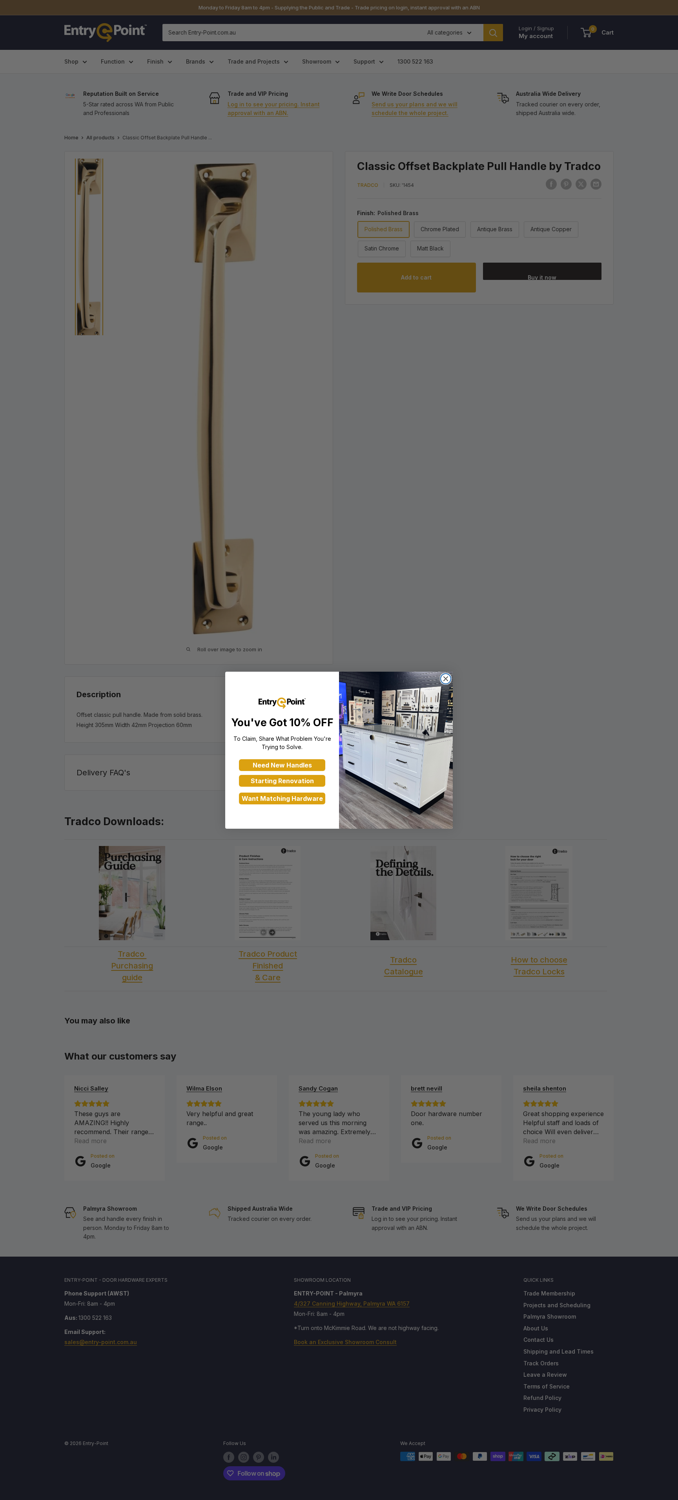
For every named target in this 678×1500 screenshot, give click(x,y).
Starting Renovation (282, 781)
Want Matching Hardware (282, 798)
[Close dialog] (446, 679)
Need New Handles (282, 765)
